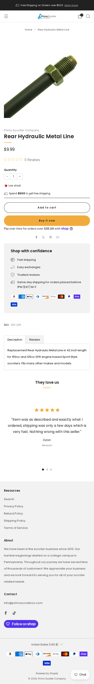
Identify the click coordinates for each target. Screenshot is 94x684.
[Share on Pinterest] (51, 237)
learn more (71, 5)
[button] (43, 470)
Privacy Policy (13, 506)
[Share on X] (43, 237)
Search (9, 499)
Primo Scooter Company (21, 130)
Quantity (10, 170)
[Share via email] (58, 237)
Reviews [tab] (34, 339)
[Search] (88, 16)
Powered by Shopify (47, 673)
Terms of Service (16, 528)
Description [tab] (14, 339)
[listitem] (47, 5)
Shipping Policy (14, 521)
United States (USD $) (44, 644)
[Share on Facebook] (36, 237)
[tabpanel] (47, 357)
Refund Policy (13, 513)
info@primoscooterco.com (23, 603)
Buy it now (47, 220)
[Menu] (6, 16)
